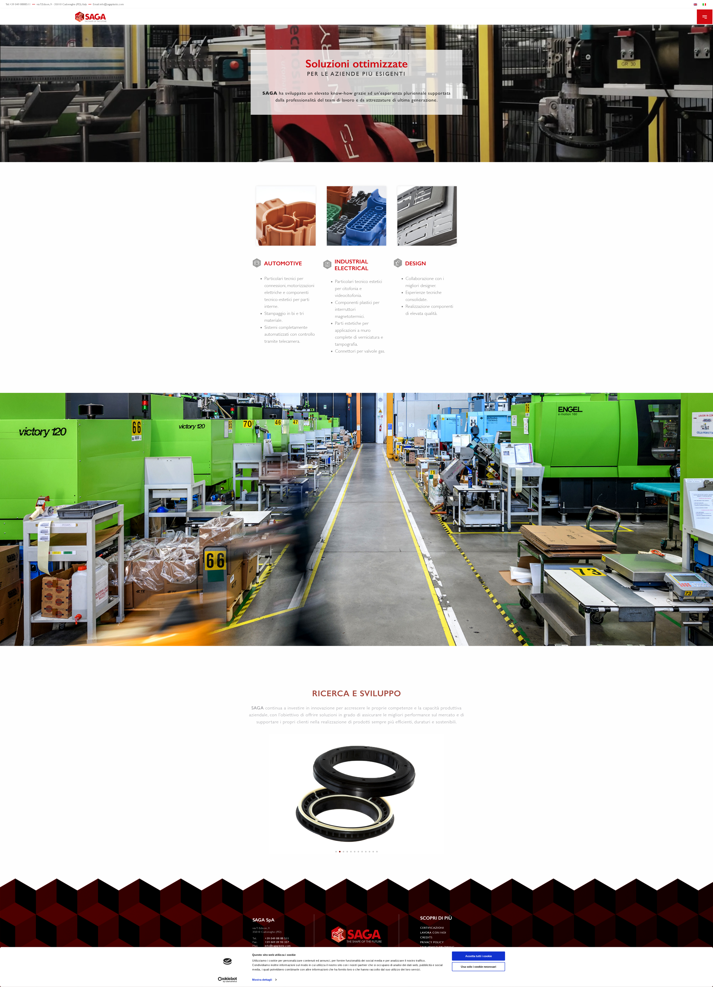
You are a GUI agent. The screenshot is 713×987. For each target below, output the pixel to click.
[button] (704, 16)
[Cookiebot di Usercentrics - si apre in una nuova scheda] (227, 980)
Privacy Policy (432, 942)
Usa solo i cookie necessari (478, 966)
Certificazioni (432, 927)
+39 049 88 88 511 (277, 938)
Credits (426, 937)
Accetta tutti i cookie (478, 956)
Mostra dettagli (262, 979)
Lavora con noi (433, 932)
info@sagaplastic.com (278, 945)
